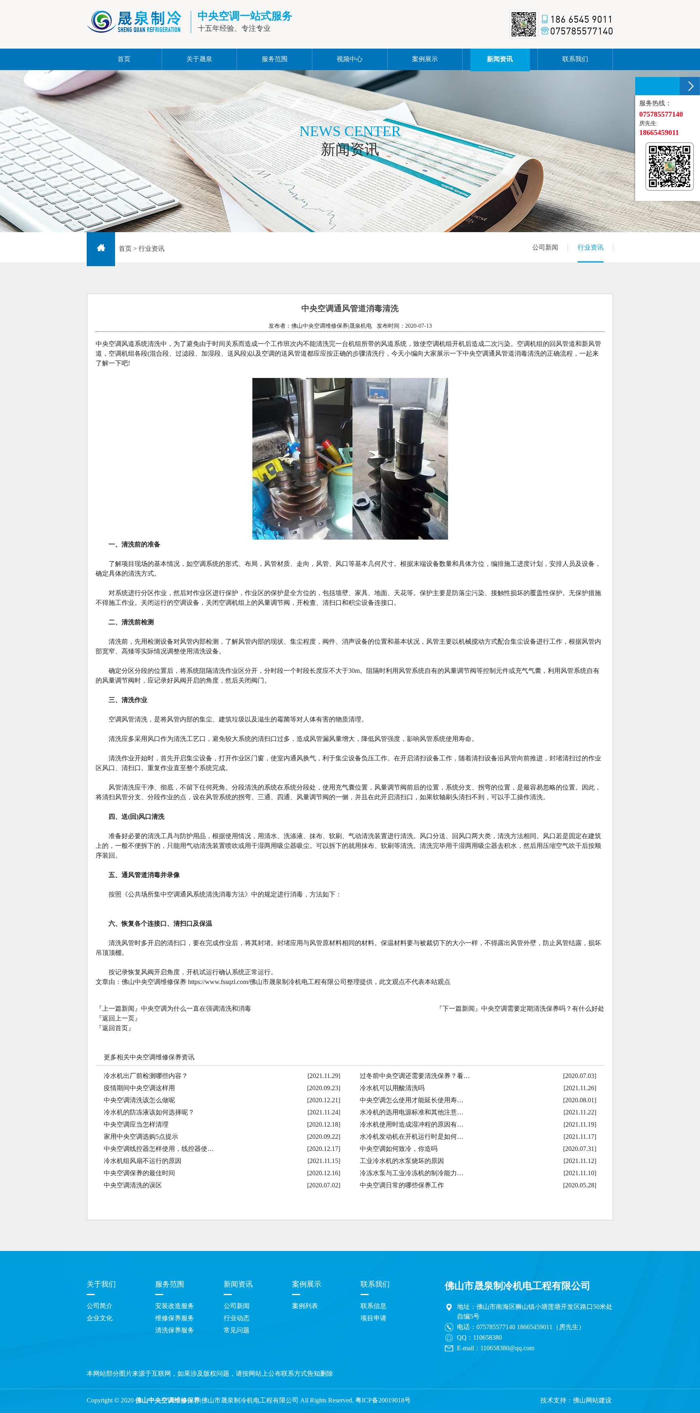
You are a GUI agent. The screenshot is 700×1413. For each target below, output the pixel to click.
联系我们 (375, 1284)
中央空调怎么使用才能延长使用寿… (411, 1100)
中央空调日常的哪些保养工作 (402, 1185)
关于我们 (101, 1284)
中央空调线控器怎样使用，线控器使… (159, 1148)
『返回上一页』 (118, 1018)
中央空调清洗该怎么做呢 (139, 1100)
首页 (125, 248)
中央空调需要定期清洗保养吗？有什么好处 (542, 1008)
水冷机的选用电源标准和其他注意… (411, 1112)
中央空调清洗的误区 (133, 1185)
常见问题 (237, 1330)
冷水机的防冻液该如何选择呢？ (149, 1112)
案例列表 (305, 1305)
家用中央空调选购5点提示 (141, 1136)
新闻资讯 (238, 1284)
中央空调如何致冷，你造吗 (399, 1148)
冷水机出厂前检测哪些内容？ (146, 1075)
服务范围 (169, 1284)
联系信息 (373, 1305)
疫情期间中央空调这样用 (139, 1087)
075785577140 (495, 1326)
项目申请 (373, 1318)
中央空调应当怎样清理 (136, 1124)
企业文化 (100, 1318)
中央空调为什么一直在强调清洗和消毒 (196, 1008)
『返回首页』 (115, 1028)
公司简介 (100, 1305)
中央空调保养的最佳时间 (139, 1173)
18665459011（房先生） (551, 1326)
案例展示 (306, 1284)
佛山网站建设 (592, 1400)
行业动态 (237, 1318)
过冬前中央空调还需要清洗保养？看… (415, 1075)
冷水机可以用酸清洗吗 (392, 1087)
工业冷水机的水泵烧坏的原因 (402, 1160)
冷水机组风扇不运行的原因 (142, 1160)
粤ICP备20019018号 (383, 1400)
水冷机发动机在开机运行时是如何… (411, 1136)
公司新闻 (545, 247)
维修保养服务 (174, 1318)
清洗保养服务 (174, 1330)
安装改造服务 (174, 1305)
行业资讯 (591, 247)
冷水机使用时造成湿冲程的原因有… (411, 1124)
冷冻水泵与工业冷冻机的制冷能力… (411, 1173)
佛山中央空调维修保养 (167, 1400)
